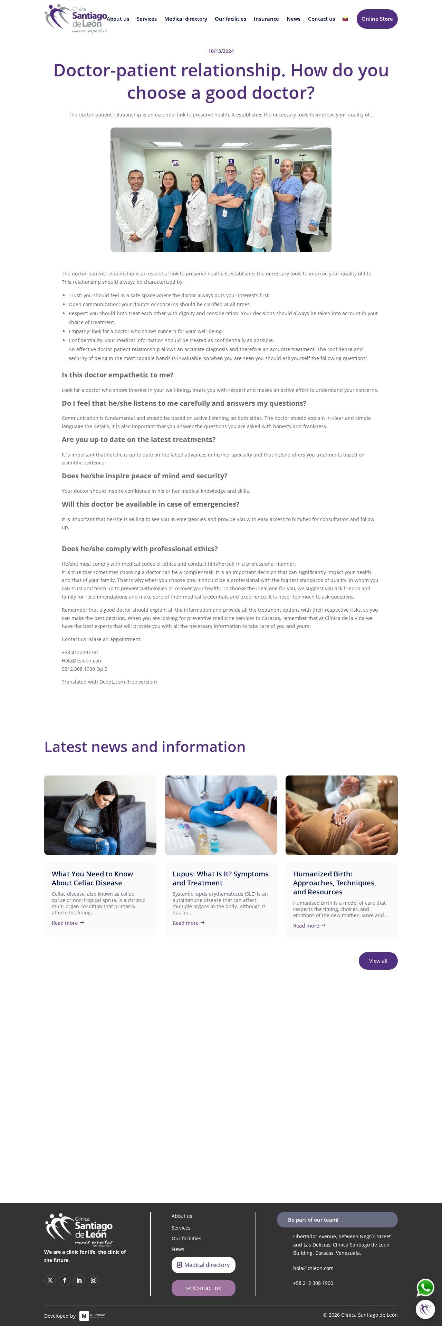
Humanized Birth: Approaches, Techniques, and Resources (334, 882)
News (293, 19)
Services (147, 19)
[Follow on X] (184, 1123)
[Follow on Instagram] (257, 1123)
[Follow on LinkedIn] (233, 1123)
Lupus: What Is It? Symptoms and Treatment (221, 878)
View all (378, 960)
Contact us (321, 19)
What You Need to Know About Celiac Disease (92, 878)
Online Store (377, 18)
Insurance (266, 19)
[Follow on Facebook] (209, 1123)
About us (118, 19)
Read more (65, 922)
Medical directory (185, 19)
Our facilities (230, 19)
